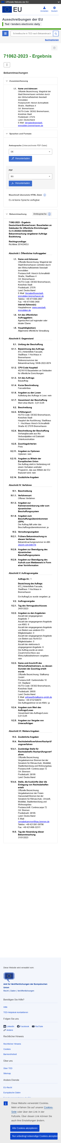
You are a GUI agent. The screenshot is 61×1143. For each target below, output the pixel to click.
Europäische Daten (12, 1092)
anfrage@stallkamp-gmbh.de (38, 697)
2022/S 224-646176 (27, 545)
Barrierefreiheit (10, 1054)
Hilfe (5, 1007)
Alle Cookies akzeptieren (24, 1128)
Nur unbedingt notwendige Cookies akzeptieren (35, 1136)
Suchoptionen (52, 40)
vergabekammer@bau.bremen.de (33, 821)
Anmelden (44, 11)
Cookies (7, 1049)
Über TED (7, 1068)
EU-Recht (7, 1087)
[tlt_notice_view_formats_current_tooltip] (49, 214)
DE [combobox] (12, 152)
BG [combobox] (12, 176)
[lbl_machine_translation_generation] (44, 195)
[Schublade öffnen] (7, 64)
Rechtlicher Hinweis (12, 1044)
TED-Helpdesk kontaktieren (15, 1012)
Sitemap (7, 1073)
